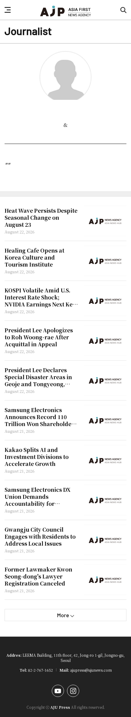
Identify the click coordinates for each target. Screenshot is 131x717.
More (63, 615)
